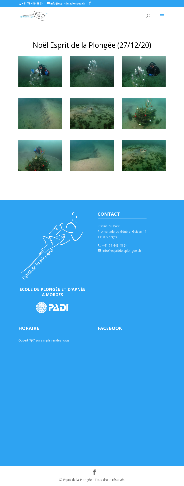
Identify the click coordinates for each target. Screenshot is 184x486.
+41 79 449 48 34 (114, 245)
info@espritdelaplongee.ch (122, 250)
